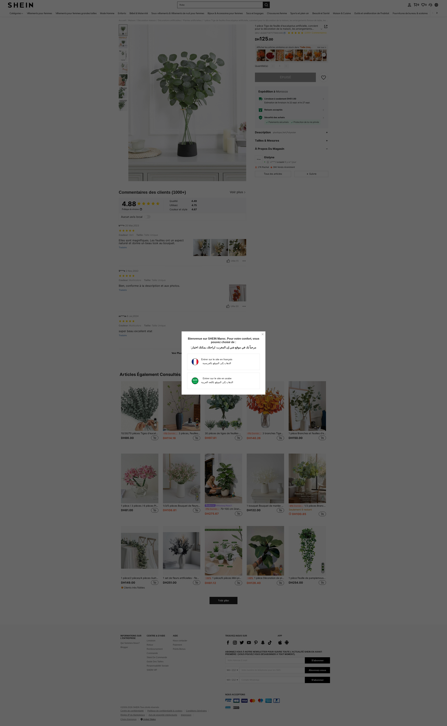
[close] (262, 334)
